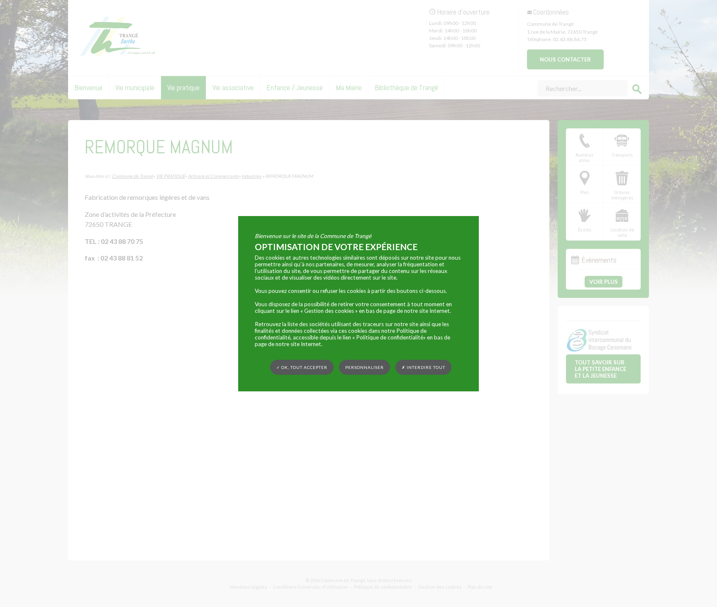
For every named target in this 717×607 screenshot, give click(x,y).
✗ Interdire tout (423, 367)
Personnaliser (364, 366)
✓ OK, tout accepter (301, 366)
